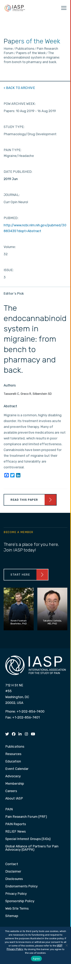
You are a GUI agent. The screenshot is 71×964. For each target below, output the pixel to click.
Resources (13, 754)
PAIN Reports (15, 824)
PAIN (9, 809)
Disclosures (14, 879)
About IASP (14, 798)
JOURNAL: (12, 195)
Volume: (10, 247)
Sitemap (11, 916)
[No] (66, 945)
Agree (36, 958)
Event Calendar (16, 769)
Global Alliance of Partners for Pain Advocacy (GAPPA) (32, 848)
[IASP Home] (15, 8)
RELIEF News (15, 831)
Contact (11, 864)
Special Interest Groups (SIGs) (28, 839)
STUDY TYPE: (14, 127)
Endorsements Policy (21, 886)
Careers (11, 791)
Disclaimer (13, 871)
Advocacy (13, 776)
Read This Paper (24, 499)
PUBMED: (11, 218)
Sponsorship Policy (19, 901)
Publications (14, 747)
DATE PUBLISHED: (18, 172)
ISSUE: (9, 270)
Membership (14, 784)
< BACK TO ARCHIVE (19, 88)
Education (13, 761)
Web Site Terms (17, 908)
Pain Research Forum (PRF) (26, 817)
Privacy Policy (16, 894)
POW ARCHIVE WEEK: (20, 104)
